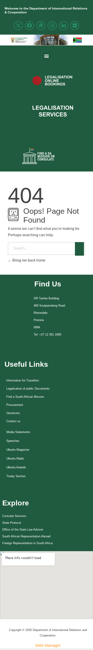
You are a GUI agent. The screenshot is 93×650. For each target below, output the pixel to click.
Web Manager (48, 645)
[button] (46, 56)
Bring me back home (28, 260)
